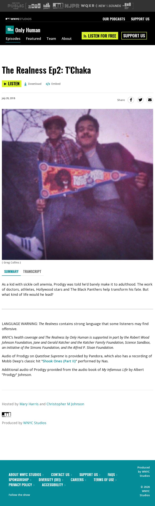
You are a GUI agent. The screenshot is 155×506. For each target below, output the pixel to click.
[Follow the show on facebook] (35, 494)
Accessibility (52, 484)
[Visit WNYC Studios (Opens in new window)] (58, 5)
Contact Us (60, 474)
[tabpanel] (77, 329)
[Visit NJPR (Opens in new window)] (72, 6)
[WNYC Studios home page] (23, 19)
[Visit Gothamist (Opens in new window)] (46, 5)
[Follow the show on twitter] (42, 494)
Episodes (13, 39)
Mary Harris (29, 404)
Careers (77, 479)
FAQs (111, 474)
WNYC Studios (34, 423)
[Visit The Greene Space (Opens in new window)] (126, 6)
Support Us (140, 18)
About (67, 39)
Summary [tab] (11, 271)
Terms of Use (104, 479)
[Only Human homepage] (10, 30)
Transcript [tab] (32, 271)
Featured (33, 39)
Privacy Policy (20, 484)
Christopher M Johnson (65, 404)
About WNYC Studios (25, 474)
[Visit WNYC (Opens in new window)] (34, 5)
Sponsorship (19, 479)
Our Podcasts (114, 18)
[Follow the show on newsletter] (50, 494)
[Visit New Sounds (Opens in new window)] (109, 6)
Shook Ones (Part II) (59, 361)
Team (51, 39)
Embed (55, 83)
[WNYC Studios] (6, 416)
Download (34, 83)
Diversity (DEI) (50, 479)
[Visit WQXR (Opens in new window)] (89, 6)
